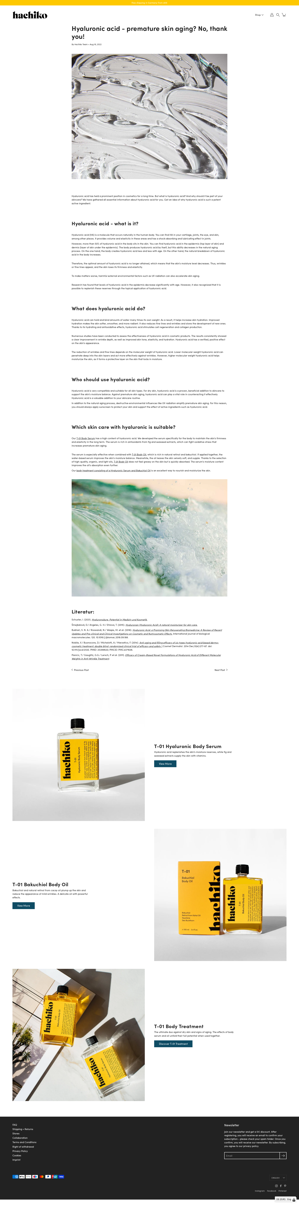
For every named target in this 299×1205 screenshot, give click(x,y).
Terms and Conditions (24, 1142)
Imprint (16, 1159)
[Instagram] (276, 1186)
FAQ (14, 1124)
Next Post (220, 670)
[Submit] (283, 1155)
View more (165, 763)
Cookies (16, 1155)
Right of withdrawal (23, 1146)
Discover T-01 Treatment (173, 1044)
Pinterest (282, 1190)
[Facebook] (280, 1186)
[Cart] (284, 14)
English (276, 1178)
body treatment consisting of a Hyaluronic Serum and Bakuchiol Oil (113, 470)
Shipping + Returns (22, 1129)
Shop (258, 14)
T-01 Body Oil (139, 454)
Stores (15, 1133)
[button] (278, 15)
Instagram (260, 1190)
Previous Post (81, 670)
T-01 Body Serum (85, 438)
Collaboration (20, 1137)
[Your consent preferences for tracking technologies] (294, 1200)
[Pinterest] (285, 1186)
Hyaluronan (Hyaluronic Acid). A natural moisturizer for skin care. (161, 624)
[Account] (271, 14)
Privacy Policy (20, 1151)
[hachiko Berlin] (29, 15)
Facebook (271, 1190)
